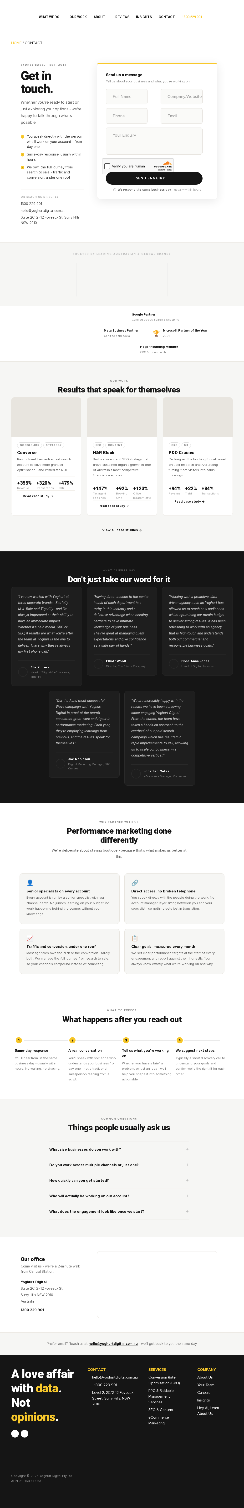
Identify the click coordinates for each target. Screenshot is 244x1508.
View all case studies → (122, 530)
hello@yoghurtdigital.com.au (43, 211)
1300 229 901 (31, 204)
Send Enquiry (150, 178)
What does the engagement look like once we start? (96, 1211)
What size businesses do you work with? (85, 1149)
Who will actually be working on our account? (89, 1196)
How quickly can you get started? (79, 1180)
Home (16, 43)
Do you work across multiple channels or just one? (94, 1165)
